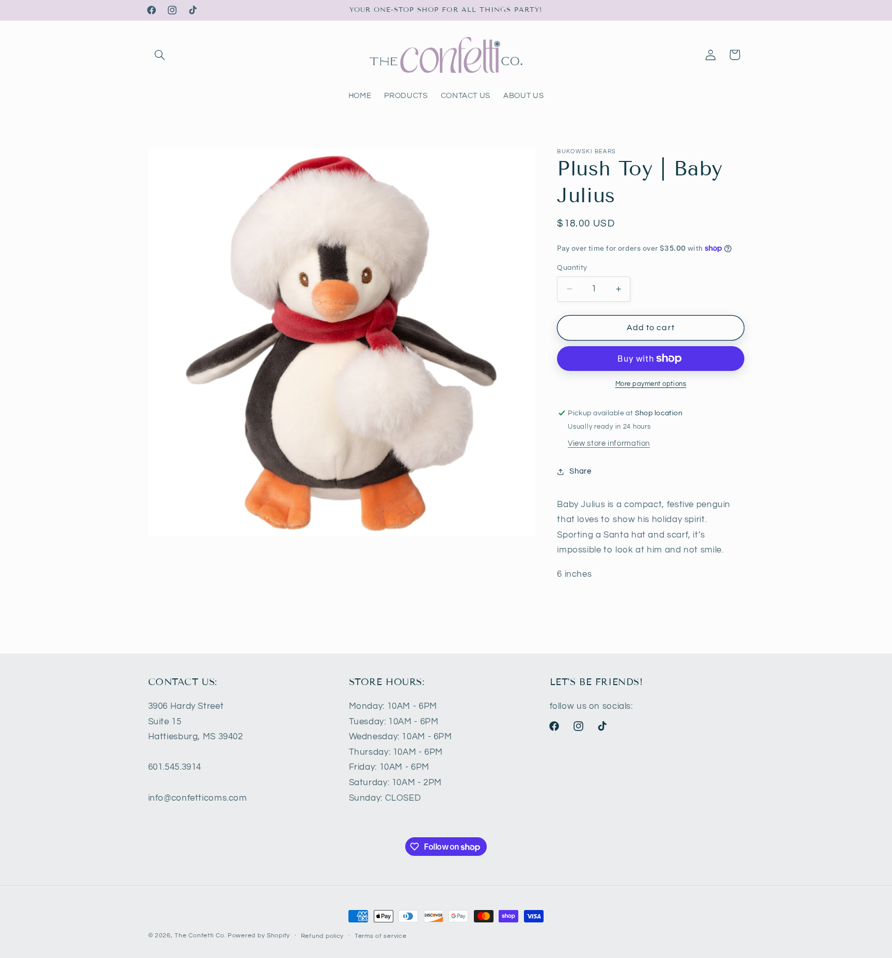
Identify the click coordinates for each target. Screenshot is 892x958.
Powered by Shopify (259, 935)
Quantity (572, 267)
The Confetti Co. (200, 935)
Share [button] (580, 471)
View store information (609, 443)
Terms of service (381, 936)
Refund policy (322, 936)
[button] (160, 55)
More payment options (651, 384)
